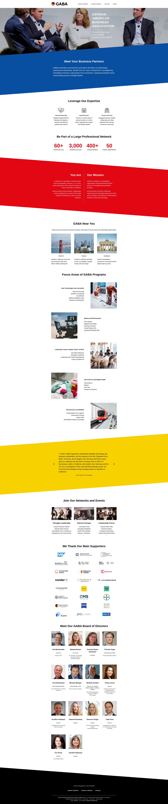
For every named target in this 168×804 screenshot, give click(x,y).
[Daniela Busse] (75, 644)
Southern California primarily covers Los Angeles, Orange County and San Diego (83, 262)
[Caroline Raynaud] (75, 748)
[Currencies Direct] (61, 571)
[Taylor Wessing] (106, 588)
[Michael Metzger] (75, 678)
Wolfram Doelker (92, 683)
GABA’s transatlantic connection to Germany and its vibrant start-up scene (106, 262)
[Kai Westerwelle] (58, 644)
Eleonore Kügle (92, 719)
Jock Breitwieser (58, 683)
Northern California (73, 790)
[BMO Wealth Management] (106, 614)
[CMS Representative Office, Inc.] (84, 597)
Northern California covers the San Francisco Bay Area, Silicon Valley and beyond (60, 262)
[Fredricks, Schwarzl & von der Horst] (106, 554)
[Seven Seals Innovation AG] (106, 605)
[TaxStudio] (84, 580)
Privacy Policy (85, 799)
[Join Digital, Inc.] (84, 614)
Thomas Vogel (109, 649)
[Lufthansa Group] (106, 580)
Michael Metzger (75, 683)
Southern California (86, 790)
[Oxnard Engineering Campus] (61, 588)
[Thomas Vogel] (109, 644)
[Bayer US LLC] (106, 597)
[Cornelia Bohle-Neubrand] (92, 644)
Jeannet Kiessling (75, 719)
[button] (53, 464)
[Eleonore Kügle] (92, 714)
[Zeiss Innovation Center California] (84, 605)
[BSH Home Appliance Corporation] (84, 563)
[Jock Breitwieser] (58, 678)
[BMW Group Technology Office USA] (106, 563)
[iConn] (61, 614)
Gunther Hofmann (58, 719)
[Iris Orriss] (58, 748)
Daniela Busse (75, 649)
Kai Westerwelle (58, 649)
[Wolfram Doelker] (92, 678)
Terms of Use (92, 799)
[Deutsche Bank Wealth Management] (84, 554)
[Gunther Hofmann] (58, 714)
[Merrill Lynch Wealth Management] (61, 563)
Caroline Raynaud (75, 753)
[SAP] (61, 554)
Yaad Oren (110, 719)
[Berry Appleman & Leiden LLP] (84, 588)
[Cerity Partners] (61, 597)
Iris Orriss (58, 753)
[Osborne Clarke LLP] (84, 571)
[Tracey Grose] (109, 678)
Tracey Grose (110, 683)
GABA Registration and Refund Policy (73, 799)
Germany (97, 790)
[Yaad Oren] (109, 714)
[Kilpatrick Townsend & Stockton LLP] (106, 571)
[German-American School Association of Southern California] (61, 605)
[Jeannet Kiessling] (75, 714)
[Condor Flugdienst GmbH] (61, 580)
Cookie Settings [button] (99, 799)
